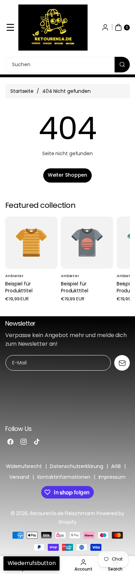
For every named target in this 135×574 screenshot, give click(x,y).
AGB (116, 466)
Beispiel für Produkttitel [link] (19, 287)
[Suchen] (122, 64)
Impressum (112, 477)
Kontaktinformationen (63, 477)
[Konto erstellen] (105, 27)
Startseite (22, 91)
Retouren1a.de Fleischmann (63, 513)
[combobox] (67, 64)
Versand (19, 477)
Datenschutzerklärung (76, 466)
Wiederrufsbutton (31, 563)
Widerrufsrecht (24, 466)
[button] (10, 27)
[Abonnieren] (122, 363)
